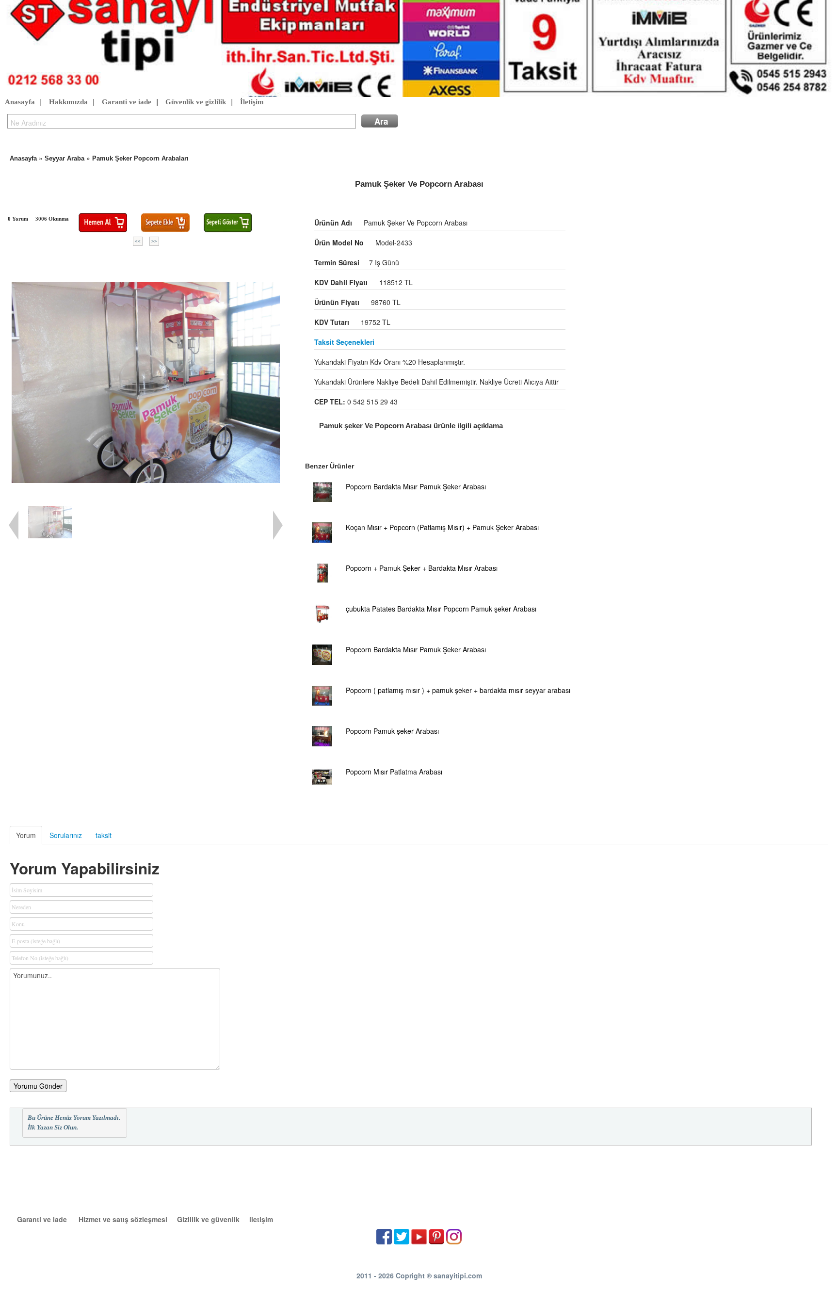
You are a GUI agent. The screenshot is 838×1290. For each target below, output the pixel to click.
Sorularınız (65, 835)
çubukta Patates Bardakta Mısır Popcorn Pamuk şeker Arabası (441, 608)
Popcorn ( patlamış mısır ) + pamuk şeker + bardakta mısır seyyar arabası (458, 690)
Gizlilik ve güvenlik (208, 1219)
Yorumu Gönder (38, 1086)
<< (138, 241)
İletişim (252, 102)
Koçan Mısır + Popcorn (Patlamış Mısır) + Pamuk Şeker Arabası (442, 527)
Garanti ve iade (126, 102)
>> (154, 241)
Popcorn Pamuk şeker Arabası (392, 731)
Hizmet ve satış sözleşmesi (123, 1219)
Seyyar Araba (64, 158)
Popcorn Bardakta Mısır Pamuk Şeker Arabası (416, 486)
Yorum (26, 835)
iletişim (261, 1219)
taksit (104, 835)
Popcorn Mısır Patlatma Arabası (394, 771)
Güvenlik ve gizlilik (195, 102)
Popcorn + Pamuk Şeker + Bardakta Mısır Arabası (422, 568)
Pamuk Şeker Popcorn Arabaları (140, 158)
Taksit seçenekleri (344, 342)
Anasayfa (20, 102)
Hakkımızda (68, 102)
